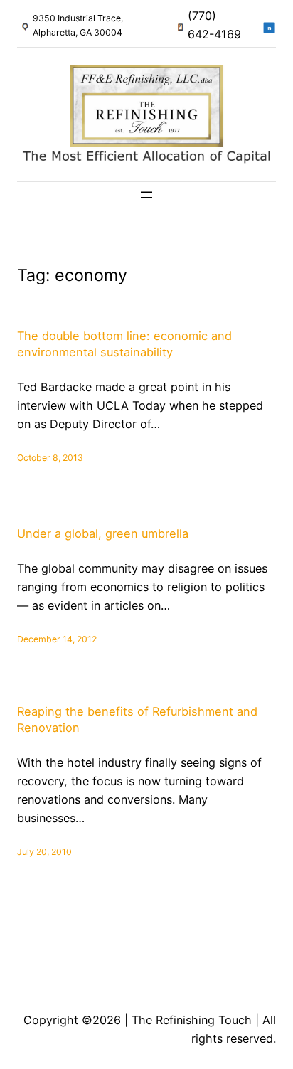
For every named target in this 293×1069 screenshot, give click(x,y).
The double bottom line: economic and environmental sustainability (124, 344)
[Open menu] (146, 194)
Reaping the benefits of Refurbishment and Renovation (137, 719)
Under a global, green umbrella (102, 533)
